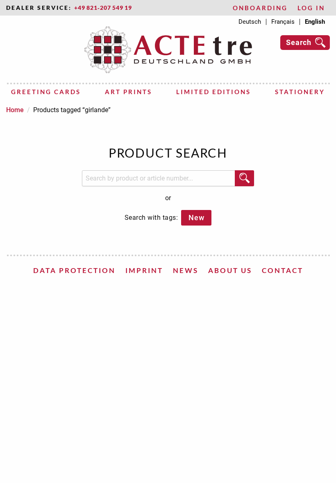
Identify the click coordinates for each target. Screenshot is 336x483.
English (315, 22)
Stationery (300, 91)
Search (298, 42)
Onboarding (260, 8)
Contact (282, 270)
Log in (311, 8)
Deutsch (249, 22)
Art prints (128, 91)
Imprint (144, 270)
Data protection (74, 270)
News (185, 270)
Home (15, 110)
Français (283, 22)
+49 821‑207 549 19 (103, 8)
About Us (230, 270)
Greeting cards (46, 91)
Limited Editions (213, 91)
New (196, 217)
